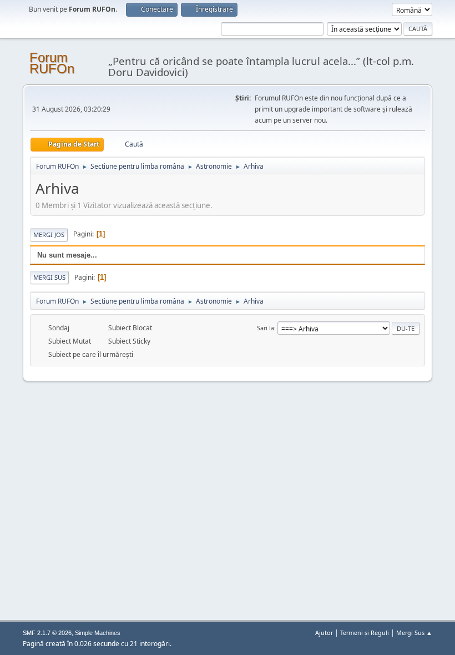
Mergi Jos (48, 234)
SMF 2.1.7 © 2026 (47, 632)
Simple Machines (97, 632)
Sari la (265, 328)
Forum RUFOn (51, 63)
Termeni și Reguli (364, 632)
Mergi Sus (49, 277)
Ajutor (324, 632)
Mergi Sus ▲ (414, 632)
